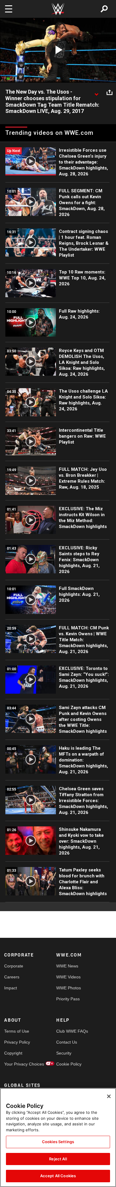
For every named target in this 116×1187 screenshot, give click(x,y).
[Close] (108, 1096)
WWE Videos (68, 977)
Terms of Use (16, 1031)
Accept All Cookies (58, 1175)
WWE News (67, 966)
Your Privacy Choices (17, 1064)
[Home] (58, 9)
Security (63, 1053)
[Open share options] (109, 92)
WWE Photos (68, 988)
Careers (11, 977)
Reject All (58, 1158)
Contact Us (66, 1042)
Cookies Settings (58, 1141)
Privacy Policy (17, 1042)
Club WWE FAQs (69, 1031)
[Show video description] (96, 92)
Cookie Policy (68, 1064)
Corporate (13, 966)
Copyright (13, 1053)
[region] (58, 1137)
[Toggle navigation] (9, 9)
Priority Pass (68, 998)
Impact (10, 988)
